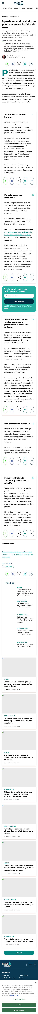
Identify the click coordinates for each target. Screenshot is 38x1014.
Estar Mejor (5, 17)
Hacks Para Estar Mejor (9, 978)
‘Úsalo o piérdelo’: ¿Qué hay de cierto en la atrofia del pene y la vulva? (18, 904)
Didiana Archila (15, 56)
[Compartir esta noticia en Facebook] (13, 64)
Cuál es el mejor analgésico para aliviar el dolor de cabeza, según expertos (25, 619)
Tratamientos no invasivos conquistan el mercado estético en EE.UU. (18, 757)
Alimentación (7, 8)
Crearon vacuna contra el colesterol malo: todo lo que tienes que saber (25, 632)
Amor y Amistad (14, 17)
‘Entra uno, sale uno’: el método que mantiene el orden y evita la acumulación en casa (18, 867)
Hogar (19, 587)
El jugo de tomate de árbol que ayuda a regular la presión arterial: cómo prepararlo (18, 794)
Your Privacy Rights (19, 999)
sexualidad (8, 566)
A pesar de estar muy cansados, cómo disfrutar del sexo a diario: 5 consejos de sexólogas (17, 554)
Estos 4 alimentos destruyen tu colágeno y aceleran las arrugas (25, 605)
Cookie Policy (14, 995)
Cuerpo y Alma (19, 8)
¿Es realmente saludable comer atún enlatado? (25, 645)
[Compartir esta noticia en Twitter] (19, 64)
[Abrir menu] (3, 3)
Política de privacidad (9, 306)
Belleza (30, 8)
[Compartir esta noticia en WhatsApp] (7, 64)
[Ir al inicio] (7, 964)
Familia (6, 679)
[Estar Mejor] (19, 3)
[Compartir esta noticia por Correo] (25, 64)
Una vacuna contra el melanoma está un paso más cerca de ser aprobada (19, 720)
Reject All (19, 1005)
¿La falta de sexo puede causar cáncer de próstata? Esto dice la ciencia (18, 831)
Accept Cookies (19, 1010)
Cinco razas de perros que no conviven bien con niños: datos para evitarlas (18, 684)
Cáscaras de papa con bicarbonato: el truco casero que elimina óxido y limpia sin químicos (25, 592)
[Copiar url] (31, 64)
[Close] (36, 983)
